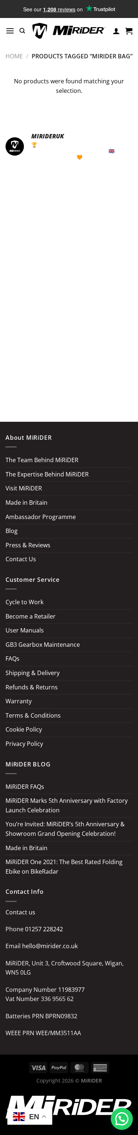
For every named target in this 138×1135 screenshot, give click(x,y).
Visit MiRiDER (24, 488)
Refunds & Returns (32, 687)
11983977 (71, 990)
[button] (122, 1119)
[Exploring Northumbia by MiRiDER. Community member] (102, 262)
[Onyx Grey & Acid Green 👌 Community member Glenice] (102, 339)
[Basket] (128, 31)
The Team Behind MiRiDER (42, 460)
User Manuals (25, 630)
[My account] (116, 31)
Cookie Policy (24, 729)
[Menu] (10, 31)
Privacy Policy (24, 744)
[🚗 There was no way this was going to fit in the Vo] (36, 224)
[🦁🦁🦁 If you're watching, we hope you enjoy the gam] (102, 300)
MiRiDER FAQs (25, 787)
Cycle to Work (24, 602)
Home (14, 56)
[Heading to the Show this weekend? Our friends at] (36, 376)
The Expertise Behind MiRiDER (47, 474)
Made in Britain (26, 502)
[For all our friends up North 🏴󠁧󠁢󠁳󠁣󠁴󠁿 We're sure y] (36, 300)
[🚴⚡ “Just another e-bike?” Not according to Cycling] (36, 262)
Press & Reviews (28, 545)
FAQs (13, 658)
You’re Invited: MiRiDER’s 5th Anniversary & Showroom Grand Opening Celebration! (65, 829)
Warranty (19, 701)
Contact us (20, 912)
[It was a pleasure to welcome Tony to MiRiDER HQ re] (102, 224)
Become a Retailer (31, 616)
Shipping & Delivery (33, 673)
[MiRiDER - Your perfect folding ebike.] (69, 30)
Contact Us (21, 559)
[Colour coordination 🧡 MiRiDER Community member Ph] (36, 339)
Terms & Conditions (33, 715)
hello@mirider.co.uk (50, 946)
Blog (12, 531)
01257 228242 (44, 929)
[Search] (22, 31)
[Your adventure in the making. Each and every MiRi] (102, 186)
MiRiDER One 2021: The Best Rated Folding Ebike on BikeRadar (64, 866)
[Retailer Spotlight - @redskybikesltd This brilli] (102, 376)
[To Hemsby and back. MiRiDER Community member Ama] (36, 186)
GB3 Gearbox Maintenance (43, 645)
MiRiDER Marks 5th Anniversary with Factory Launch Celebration (67, 805)
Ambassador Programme (41, 517)
